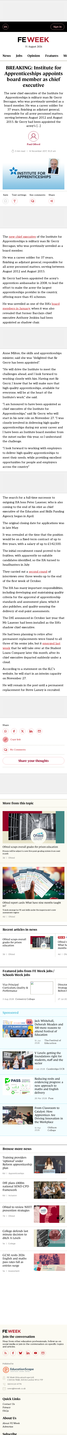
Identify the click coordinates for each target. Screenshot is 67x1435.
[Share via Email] (39, 731)
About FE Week (11, 1423)
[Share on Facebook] (14, 731)
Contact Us (9, 1404)
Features (51, 55)
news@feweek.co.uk (16, 1388)
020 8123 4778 (14, 1384)
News (7, 55)
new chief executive (22, 236)
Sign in (57, 26)
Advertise (8, 1426)
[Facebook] (13, 1353)
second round (38, 571)
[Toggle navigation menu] (5, 27)
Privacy (6, 1407)
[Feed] (5, 1353)
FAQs (6, 1411)
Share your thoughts (33, 761)
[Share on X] (22, 731)
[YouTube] (35, 1353)
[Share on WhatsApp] (5, 731)
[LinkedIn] (28, 1353)
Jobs (19, 55)
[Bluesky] (20, 1353)
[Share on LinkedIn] (31, 731)
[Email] (43, 1353)
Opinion (33, 55)
